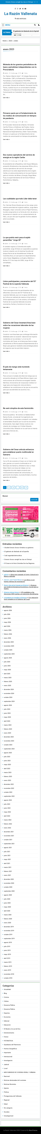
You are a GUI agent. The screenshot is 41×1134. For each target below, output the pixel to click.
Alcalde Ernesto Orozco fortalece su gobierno (18, 2)
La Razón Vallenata (20, 13)
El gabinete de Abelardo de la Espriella (23, 31)
